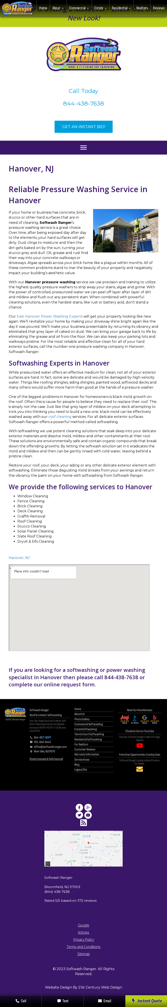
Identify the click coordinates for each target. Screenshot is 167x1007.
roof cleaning (60, 417)
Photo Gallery (82, 719)
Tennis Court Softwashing (89, 734)
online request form (69, 684)
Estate (98, 8)
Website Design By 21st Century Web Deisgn (83, 987)
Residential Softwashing (88, 740)
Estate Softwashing (85, 729)
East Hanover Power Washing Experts (50, 316)
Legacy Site (80, 770)
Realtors (142, 8)
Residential (119, 8)
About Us (79, 714)
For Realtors (81, 745)
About (56, 8)
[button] (146, 1001)
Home (43, 8)
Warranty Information (86, 754)
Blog (76, 765)
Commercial (77, 8)
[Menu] (83, 147)
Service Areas (81, 760)
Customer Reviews (84, 750)
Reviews (159, 8)
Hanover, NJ (19, 558)
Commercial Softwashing (88, 724)
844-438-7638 (83, 103)
